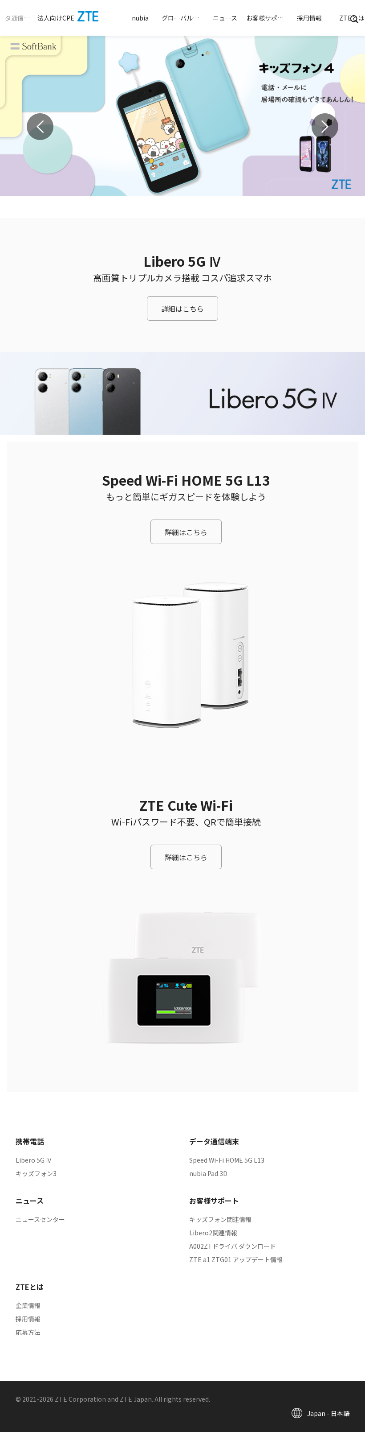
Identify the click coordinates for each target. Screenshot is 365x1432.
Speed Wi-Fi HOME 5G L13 (226, 1160)
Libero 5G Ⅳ (34, 1160)
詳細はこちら (182, 308)
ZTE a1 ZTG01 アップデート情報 (236, 1259)
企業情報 (28, 1305)
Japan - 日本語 (328, 1413)
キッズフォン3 (36, 1173)
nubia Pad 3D (208, 1173)
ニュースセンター (40, 1219)
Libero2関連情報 (213, 1232)
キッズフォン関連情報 (220, 1219)
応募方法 (28, 1332)
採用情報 (28, 1318)
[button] (56, 18)
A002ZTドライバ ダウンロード (232, 1246)
